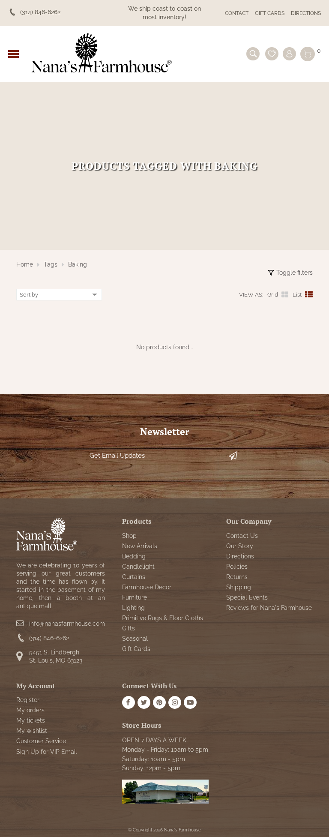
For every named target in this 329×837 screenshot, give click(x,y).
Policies (237, 566)
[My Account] (289, 53)
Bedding (134, 556)
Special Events (247, 597)
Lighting (133, 607)
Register (27, 699)
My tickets (30, 720)
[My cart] (307, 54)
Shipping (238, 587)
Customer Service (41, 741)
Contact (236, 13)
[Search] (253, 53)
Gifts (128, 628)
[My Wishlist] (271, 53)
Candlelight (138, 566)
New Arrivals (139, 546)
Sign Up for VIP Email (46, 751)
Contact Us (242, 535)
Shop (129, 535)
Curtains (133, 576)
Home (24, 264)
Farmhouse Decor (146, 587)
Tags (50, 264)
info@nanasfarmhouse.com (67, 623)
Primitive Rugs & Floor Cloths (162, 618)
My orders (30, 710)
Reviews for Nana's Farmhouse (269, 607)
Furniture (134, 597)
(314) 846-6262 (49, 638)
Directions (306, 13)
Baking (77, 264)
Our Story (239, 546)
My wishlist (31, 730)
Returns (237, 576)
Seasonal (135, 638)
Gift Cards (269, 13)
